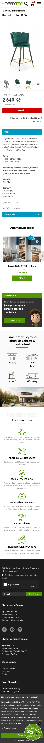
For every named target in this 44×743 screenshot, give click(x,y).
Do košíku (22, 110)
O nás (4, 674)
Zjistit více (14, 320)
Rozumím (22, 735)
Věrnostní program (10, 691)
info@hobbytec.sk (10, 648)
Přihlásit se (34, 594)
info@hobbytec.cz (10, 614)
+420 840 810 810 (10, 611)
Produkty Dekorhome (15, 11)
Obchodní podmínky (11, 688)
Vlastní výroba (8, 668)
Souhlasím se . (20, 576)
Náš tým (6, 671)
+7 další (37, 84)
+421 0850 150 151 (10, 645)
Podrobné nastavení (22, 740)
